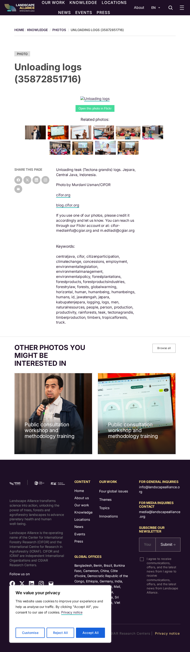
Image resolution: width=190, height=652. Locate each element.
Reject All (60, 633)
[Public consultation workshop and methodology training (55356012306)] (59, 138)
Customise (30, 633)
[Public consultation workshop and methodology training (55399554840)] (61, 153)
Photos (59, 30)
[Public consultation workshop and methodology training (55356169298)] (129, 138)
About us (81, 498)
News (78, 527)
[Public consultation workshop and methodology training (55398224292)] (36, 138)
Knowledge (37, 30)
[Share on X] (27, 180)
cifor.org (63, 195)
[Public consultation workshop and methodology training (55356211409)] (104, 138)
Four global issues (113, 491)
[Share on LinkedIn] (36, 180)
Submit (167, 544)
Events (79, 534)
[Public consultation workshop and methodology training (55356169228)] (129, 153)
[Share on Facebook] (18, 180)
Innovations (108, 516)
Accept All (90, 633)
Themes (105, 499)
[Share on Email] (18, 189)
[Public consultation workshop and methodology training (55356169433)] (81, 138)
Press (78, 541)
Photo (22, 54)
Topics (104, 508)
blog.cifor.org (67, 205)
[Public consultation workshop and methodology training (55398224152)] (153, 138)
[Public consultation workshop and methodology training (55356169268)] (83, 153)
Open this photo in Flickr (95, 108)
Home (79, 491)
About (139, 7)
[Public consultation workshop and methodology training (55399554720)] (106, 153)
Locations (82, 519)
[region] (60, 614)
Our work (81, 505)
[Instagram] (45, 180)
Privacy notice (71, 612)
